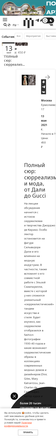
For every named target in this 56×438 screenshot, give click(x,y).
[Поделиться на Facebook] (43, 81)
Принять (28, 432)
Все (19, 35)
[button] (14, 396)
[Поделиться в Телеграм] (43, 86)
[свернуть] (47, 77)
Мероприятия (33, 35)
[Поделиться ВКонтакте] (43, 91)
